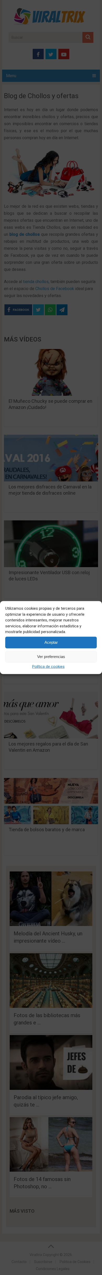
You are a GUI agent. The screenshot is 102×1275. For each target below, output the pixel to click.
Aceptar (51, 642)
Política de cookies (48, 666)
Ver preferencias (51, 656)
